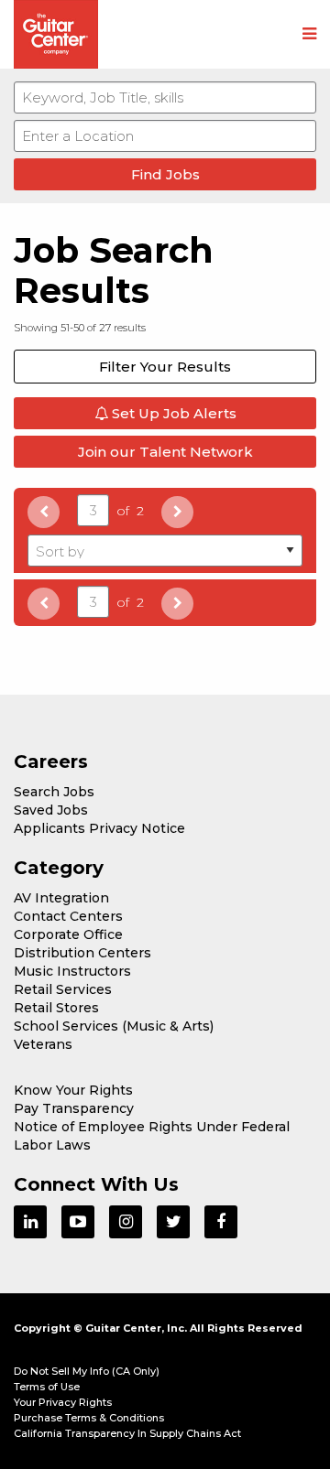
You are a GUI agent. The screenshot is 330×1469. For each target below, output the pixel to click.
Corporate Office (68, 934)
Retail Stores (56, 1007)
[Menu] (309, 35)
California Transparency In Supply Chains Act (127, 1433)
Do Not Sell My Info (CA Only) (87, 1371)
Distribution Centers (82, 953)
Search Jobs (54, 791)
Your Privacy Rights (63, 1402)
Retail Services (63, 989)
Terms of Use (47, 1386)
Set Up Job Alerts (172, 413)
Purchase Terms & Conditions (89, 1417)
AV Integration (61, 898)
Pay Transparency (74, 1108)
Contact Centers (68, 916)
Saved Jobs (51, 810)
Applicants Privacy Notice (99, 828)
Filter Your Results (165, 366)
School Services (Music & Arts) (114, 1026)
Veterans (43, 1044)
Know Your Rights (73, 1090)
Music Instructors (72, 971)
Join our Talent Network (165, 451)
